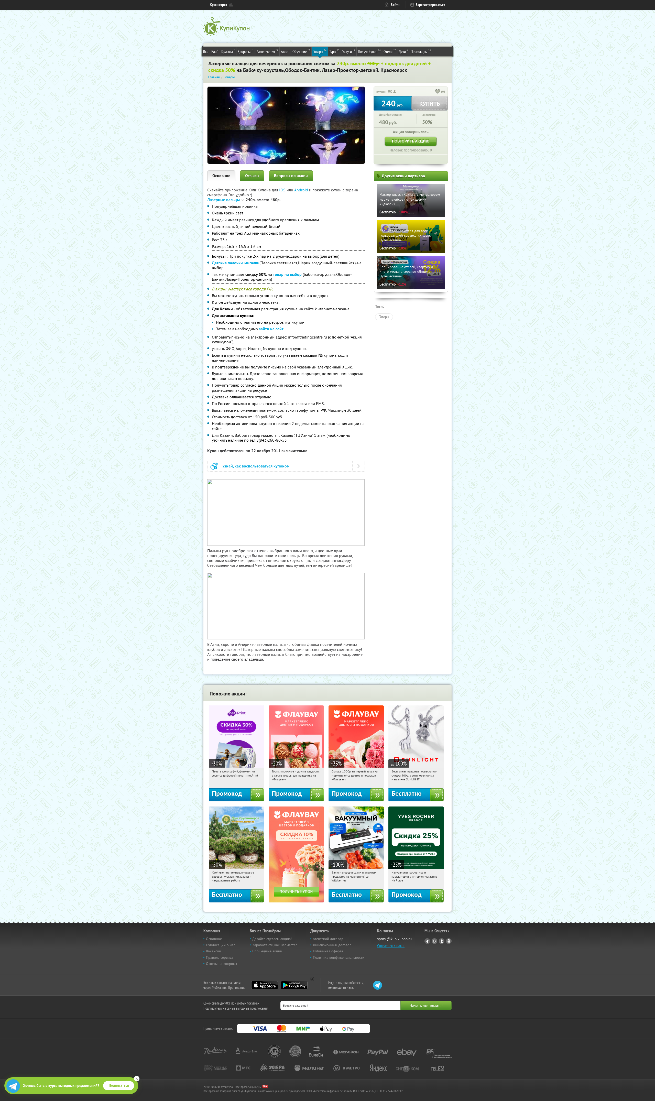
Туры (334, 51)
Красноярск (218, 5)
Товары (319, 51)
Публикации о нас (220, 945)
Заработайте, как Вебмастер (275, 945)
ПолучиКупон (369, 51)
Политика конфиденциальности (338, 957)
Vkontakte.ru (434, 941)
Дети (403, 51)
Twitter (441, 941)
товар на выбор (287, 274)
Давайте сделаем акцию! (272, 938)
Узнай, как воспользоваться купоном (256, 466)
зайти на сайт (271, 329)
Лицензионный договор (332, 945)
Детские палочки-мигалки (235, 263)
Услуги (348, 51)
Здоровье (246, 51)
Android (301, 189)
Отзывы (252, 175)
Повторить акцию (410, 141)
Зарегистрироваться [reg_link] (430, 5)
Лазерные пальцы (223, 199)
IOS (283, 189)
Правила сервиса (219, 957)
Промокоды (421, 51)
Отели (390, 51)
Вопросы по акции (291, 175)
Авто (285, 51)
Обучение (301, 51)
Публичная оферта (328, 951)
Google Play (294, 985)
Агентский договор (328, 938)
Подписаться (119, 1085)
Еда (215, 51)
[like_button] (437, 91)
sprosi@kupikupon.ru (394, 938)
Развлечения (267, 51)
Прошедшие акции (267, 951)
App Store (264, 985)
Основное (221, 175)
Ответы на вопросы (221, 963)
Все (206, 51)
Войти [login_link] (395, 5)
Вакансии (213, 951)
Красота (228, 51)
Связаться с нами (391, 945)
